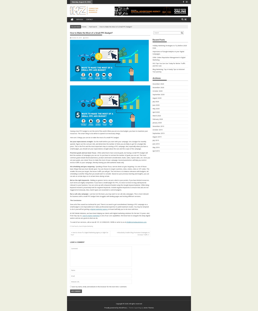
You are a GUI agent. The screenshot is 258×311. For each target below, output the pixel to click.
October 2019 (157, 130)
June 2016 (156, 144)
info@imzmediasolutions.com (136, 222)
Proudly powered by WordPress (115, 308)
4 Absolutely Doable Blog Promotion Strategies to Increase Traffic (133, 234)
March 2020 (157, 116)
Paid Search (75, 226)
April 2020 (156, 112)
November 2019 (158, 126)
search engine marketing (90, 216)
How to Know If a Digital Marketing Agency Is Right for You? (89, 234)
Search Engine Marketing (86, 226)
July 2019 (156, 140)
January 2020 (157, 123)
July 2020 (156, 102)
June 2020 (156, 105)
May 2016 (156, 147)
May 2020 (156, 109)
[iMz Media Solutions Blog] (72, 19)
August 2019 (157, 137)
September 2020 (158, 94)
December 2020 (158, 84)
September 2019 (158, 133)
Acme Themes (149, 308)
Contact (89, 19)
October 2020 (157, 91)
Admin (87, 38)
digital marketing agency (99, 209)
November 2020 (158, 87)
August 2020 (157, 98)
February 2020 (158, 119)
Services (79, 19)
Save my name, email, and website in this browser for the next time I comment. (99, 287)
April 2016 (156, 151)
